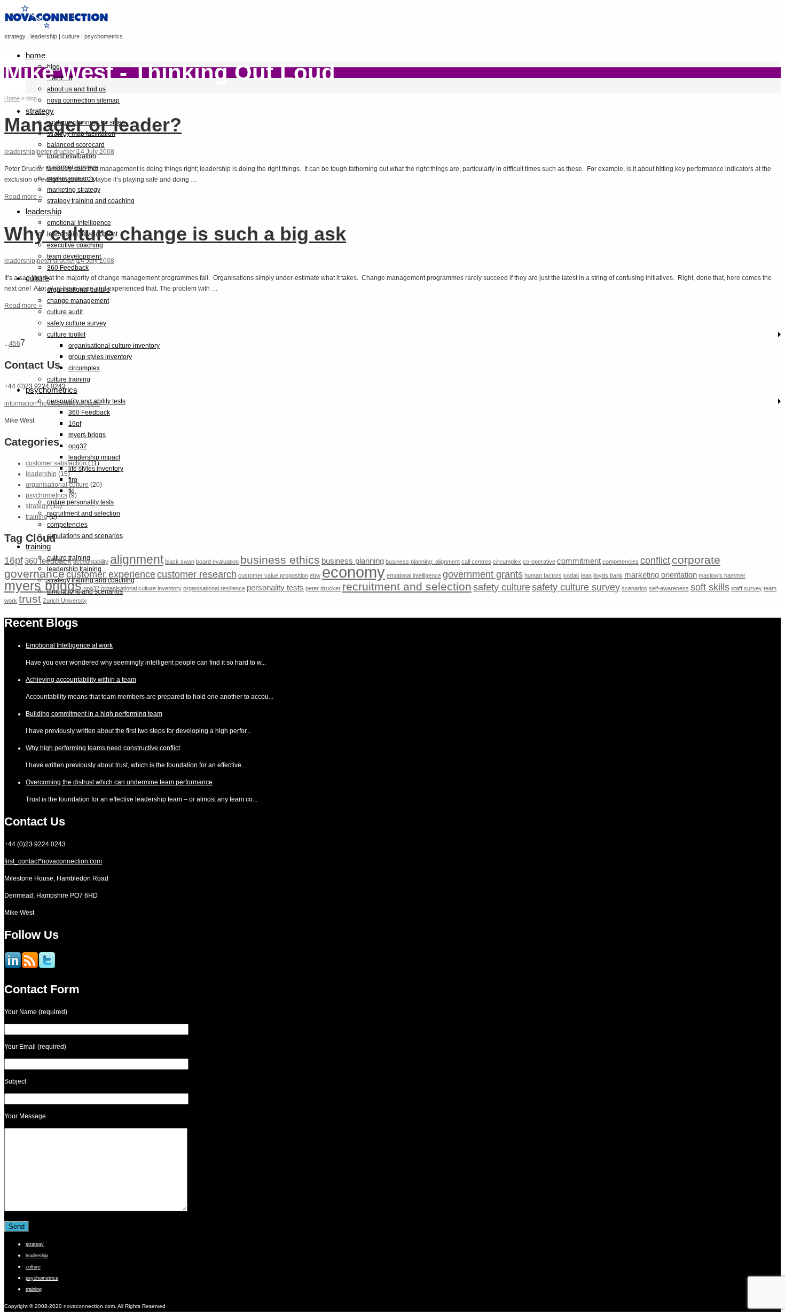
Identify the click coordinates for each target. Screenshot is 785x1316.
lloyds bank (608, 575)
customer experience (110, 574)
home (35, 55)
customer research (197, 574)
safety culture (501, 587)
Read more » (23, 196)
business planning (352, 560)
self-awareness (669, 588)
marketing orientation (660, 574)
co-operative (539, 561)
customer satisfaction (56, 463)
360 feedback (48, 560)
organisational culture (57, 484)
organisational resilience (214, 588)
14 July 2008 (95, 151)
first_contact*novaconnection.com (53, 861)
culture (33, 1267)
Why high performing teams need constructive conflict (103, 748)
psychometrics (46, 495)
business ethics (280, 560)
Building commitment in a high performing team (94, 714)
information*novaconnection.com (52, 403)
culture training (68, 379)
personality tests (275, 587)
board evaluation (217, 561)
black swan (179, 561)
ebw (315, 575)
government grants (483, 574)
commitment (579, 560)
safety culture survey (76, 323)
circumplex (84, 368)
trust (30, 599)
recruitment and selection (83, 513)
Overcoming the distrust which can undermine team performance (119, 782)
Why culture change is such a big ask (175, 234)
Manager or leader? (93, 125)
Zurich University (65, 600)
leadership (43, 211)
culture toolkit (66, 334)
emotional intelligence (414, 575)
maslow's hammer (721, 575)
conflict (655, 560)
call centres (476, 561)
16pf (74, 423)
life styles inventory (95, 468)
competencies (67, 524)
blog (53, 67)
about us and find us (76, 89)
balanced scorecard (76, 145)
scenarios (634, 588)
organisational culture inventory (114, 345)
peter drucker (56, 151)
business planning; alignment (423, 561)
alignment (136, 559)
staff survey (746, 588)
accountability (90, 561)
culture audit (65, 312)
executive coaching (75, 245)
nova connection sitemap (83, 100)
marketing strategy (73, 189)
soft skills (709, 587)
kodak (571, 575)
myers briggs (87, 435)
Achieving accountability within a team (81, 679)
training (38, 546)
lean (586, 575)
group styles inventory (100, 357)
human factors (543, 575)
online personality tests (80, 502)
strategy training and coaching (91, 201)
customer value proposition (273, 575)
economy (353, 572)
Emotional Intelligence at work (69, 645)
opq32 (77, 446)
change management (78, 301)
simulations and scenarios (85, 536)
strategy (40, 110)
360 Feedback (68, 267)
